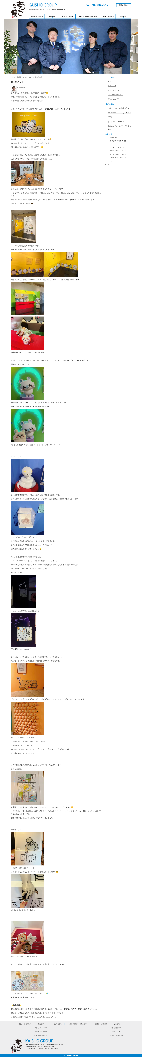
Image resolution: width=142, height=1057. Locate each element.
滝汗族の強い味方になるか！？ (119, 113)
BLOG (110, 81)
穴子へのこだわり (37, 16)
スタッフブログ (113, 90)
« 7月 (107, 164)
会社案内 (123, 16)
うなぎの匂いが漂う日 (116, 122)
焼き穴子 (41, 1035)
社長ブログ (112, 86)
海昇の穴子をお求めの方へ (87, 16)
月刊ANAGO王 (113, 99)
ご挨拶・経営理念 (108, 16)
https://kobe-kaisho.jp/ (45, 1017)
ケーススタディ (67, 16)
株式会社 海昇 (116, 1028)
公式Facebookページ (115, 95)
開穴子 (41, 1028)
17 (111, 154)
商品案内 (52, 16)
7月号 (110, 117)
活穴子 (41, 1031)
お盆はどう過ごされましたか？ (119, 108)
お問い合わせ (123, 5)
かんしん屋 (116, 1031)
